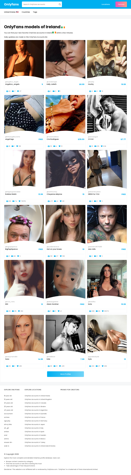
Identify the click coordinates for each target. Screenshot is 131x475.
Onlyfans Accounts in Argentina (36, 410)
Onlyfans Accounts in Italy (34, 428)
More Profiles (65, 374)
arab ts (6, 446)
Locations (106, 4)
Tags (35, 12)
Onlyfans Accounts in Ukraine (35, 406)
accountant (8, 414)
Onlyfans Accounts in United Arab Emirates (40, 446)
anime (6, 439)
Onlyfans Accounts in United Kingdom (38, 399)
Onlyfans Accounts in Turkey (35, 442)
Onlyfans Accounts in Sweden (35, 435)
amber (6, 432)
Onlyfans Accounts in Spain (34, 432)
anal (5, 435)
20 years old (8, 403)
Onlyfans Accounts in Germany (36, 421)
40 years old (8, 410)
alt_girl (6, 428)
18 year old (8, 396)
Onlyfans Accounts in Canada (35, 403)
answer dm (8, 442)
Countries (26, 12)
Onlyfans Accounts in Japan (35, 424)
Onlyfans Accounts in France (35, 417)
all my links (8, 424)
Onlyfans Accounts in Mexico (35, 439)
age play (7, 421)
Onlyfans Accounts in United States (37, 396)
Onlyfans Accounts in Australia (36, 414)
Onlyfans (11, 4)
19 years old (8, 399)
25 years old (8, 406)
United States (9, 12)
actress (6, 417)
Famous (121, 4)
